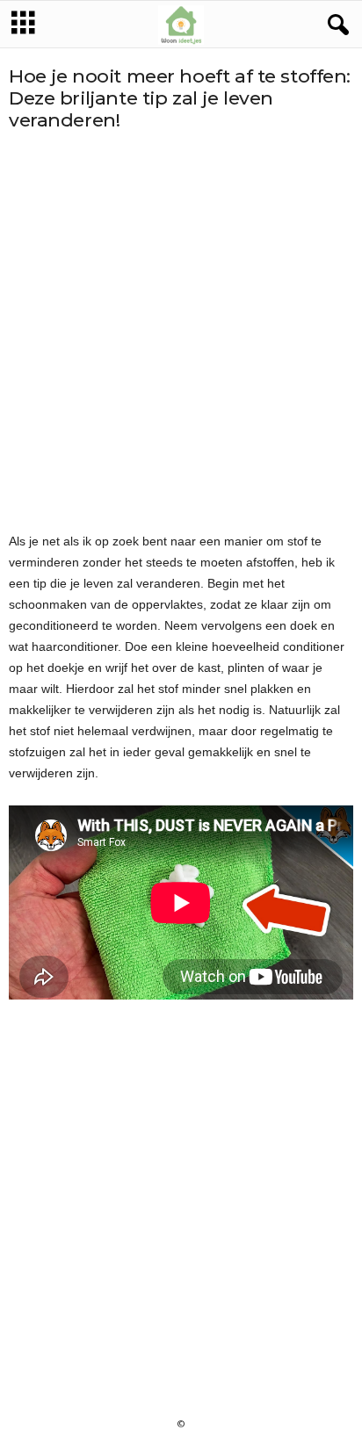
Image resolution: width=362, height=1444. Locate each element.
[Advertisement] (181, 331)
